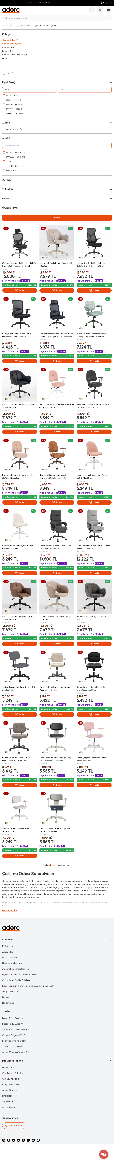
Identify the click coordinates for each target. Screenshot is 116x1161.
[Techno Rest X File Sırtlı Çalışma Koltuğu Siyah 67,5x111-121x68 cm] (94, 242)
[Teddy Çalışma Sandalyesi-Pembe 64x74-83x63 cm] (94, 737)
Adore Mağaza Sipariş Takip (16, 1052)
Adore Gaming (10, 1090)
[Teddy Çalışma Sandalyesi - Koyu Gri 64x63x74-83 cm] (19, 666)
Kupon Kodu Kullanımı (12, 1023)
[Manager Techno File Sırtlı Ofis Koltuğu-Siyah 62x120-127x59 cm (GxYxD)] (19, 242)
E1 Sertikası (7, 946)
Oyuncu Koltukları (11, 1078)
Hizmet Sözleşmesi (12, 963)
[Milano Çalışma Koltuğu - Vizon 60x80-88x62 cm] (56, 242)
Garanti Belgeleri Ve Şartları (16, 1035)
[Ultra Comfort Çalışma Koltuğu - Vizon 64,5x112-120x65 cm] (94, 525)
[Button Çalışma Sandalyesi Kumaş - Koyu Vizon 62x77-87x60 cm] (19, 737)
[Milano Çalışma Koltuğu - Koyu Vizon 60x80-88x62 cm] (94, 596)
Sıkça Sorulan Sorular (13, 1046)
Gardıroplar (8, 1067)
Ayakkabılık (7, 1101)
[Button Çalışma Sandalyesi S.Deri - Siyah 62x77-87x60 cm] (94, 666)
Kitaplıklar (7, 1095)
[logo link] (11, 10)
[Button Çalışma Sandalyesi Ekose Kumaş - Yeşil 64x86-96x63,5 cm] (94, 313)
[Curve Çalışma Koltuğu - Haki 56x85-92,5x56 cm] (56, 596)
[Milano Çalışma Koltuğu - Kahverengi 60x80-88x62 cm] (19, 596)
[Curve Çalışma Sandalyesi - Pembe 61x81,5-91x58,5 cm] (94, 454)
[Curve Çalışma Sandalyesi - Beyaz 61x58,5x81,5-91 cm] (19, 525)
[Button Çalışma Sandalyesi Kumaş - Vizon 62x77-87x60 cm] (56, 666)
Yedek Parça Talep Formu (15, 1029)
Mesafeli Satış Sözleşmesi (15, 969)
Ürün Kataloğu (9, 957)
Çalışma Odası (24, 25)
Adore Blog (7, 952)
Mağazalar (107, 3)
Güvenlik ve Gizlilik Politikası (16, 980)
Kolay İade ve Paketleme (15, 1040)
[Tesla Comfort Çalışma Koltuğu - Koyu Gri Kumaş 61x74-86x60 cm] (56, 737)
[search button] (5, 18)
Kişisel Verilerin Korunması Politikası (19, 974)
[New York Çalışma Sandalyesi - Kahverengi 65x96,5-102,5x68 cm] (56, 454)
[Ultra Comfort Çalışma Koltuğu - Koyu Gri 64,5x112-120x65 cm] (56, 525)
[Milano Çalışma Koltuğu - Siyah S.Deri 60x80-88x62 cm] (19, 384)
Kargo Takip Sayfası (12, 1018)
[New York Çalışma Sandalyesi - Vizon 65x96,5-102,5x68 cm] (19, 454)
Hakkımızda (8, 1003)
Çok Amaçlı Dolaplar (12, 1073)
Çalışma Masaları (11, 1084)
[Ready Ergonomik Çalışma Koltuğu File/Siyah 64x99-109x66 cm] (19, 313)
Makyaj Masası (9, 1107)
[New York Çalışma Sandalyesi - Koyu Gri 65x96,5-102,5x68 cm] (94, 384)
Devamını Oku (9, 910)
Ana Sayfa (7, 25)
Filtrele (57, 217)
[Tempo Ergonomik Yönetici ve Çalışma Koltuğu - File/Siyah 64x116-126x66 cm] (56, 313)
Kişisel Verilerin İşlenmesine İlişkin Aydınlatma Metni (28, 986)
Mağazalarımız (10, 991)
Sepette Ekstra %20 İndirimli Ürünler (39, 3)
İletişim (5, 997)
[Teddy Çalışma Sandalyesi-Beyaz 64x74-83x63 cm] (19, 808)
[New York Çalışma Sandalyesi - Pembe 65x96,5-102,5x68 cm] (56, 384)
